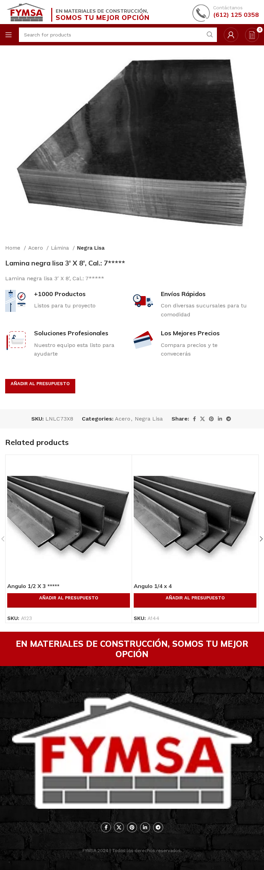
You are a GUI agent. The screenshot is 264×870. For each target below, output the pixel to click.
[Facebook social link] (194, 418)
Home (13, 248)
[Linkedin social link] (220, 418)
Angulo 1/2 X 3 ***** (33, 586)
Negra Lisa (90, 248)
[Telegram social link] (228, 418)
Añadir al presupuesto (40, 383)
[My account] (231, 35)
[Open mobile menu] (8, 35)
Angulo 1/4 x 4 (153, 586)
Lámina (61, 248)
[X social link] (202, 418)
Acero (36, 248)
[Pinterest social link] (211, 418)
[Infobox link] (225, 12)
